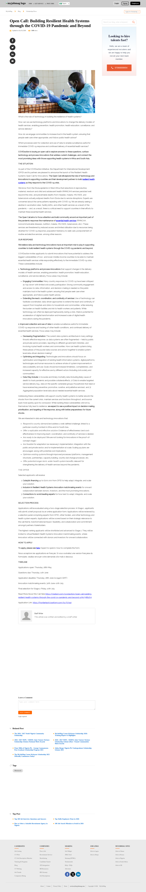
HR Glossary (43, 872)
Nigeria (64, 3)
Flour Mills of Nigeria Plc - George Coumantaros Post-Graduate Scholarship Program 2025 (31, 749)
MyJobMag (9, 11)
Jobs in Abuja (94, 855)
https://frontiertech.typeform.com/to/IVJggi (52, 602)
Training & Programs (20, 862)
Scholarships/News (31, 11)
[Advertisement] (56, 52)
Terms (65, 886)
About (42, 886)
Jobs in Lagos (94, 851)
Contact (48, 886)
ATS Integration (45, 865)
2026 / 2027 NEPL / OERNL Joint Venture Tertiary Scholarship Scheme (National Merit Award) (32, 741)
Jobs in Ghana (119, 851)
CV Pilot (17, 855)
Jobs (30, 3)
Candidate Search (45, 862)
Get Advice (39, 3)
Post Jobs (50, 3)
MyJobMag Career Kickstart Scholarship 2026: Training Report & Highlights (71, 734)
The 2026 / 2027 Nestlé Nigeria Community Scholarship (29, 734)
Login (117, 3)
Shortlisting (43, 858)
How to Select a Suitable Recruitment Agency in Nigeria (31, 824)
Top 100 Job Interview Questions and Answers (30, 819)
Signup (125, 3)
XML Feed (68, 855)
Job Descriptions (45, 876)
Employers (135, 3)
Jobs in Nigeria (120, 858)
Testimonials (69, 862)
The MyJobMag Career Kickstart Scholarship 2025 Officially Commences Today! (32, 755)
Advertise (68, 869)
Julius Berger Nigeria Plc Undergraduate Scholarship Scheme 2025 (73, 749)
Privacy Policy (57, 886)
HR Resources (44, 869)
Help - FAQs (68, 865)
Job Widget (68, 851)
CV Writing (18, 869)
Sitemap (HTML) (70, 858)
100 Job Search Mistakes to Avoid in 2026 (69, 823)
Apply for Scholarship (131, 11)
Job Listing (17, 851)
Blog (19, 11)
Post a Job (43, 851)
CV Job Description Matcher (23, 858)
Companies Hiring (20, 876)
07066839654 (121, 68)
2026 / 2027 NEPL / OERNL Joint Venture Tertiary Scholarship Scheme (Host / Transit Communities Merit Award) (72, 741)
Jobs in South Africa (121, 862)
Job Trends (17, 872)
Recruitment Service (46, 855)
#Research (17, 770)
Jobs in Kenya (119, 855)
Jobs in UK (118, 865)
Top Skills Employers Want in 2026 (67, 819)
